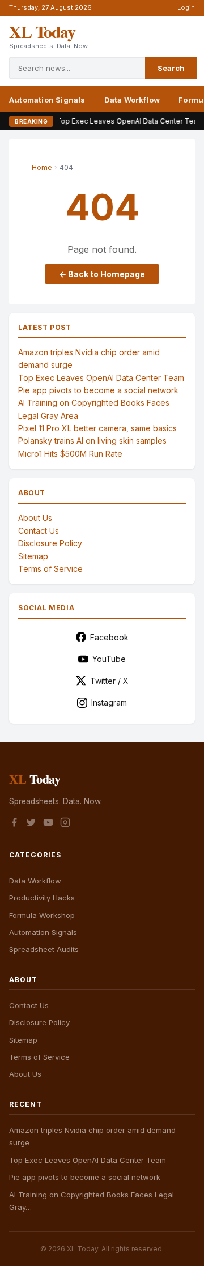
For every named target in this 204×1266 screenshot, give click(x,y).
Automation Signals (47, 99)
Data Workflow (132, 99)
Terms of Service (50, 568)
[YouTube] (48, 824)
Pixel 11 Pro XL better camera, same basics (97, 428)
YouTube (109, 659)
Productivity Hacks (42, 897)
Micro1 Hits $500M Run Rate (70, 453)
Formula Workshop (42, 915)
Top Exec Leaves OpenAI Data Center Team (117, 121)
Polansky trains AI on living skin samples (92, 440)
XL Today (42, 31)
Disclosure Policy (50, 543)
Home (42, 167)
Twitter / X (109, 681)
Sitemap (33, 556)
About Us (35, 517)
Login (186, 7)
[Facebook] (14, 824)
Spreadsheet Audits (44, 949)
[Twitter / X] (31, 824)
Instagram (109, 702)
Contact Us (38, 531)
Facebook (109, 637)
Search (171, 68)
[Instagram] (65, 824)
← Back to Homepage (102, 274)
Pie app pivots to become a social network (98, 390)
